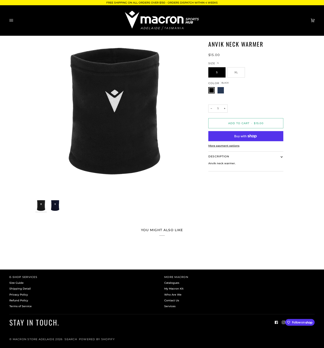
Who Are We (173, 294)
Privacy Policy (18, 294)
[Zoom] (114, 119)
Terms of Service (20, 306)
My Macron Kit (174, 288)
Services (170, 306)
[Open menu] (15, 20)
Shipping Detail (20, 288)
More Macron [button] (176, 277)
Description (218, 156)
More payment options (223, 145)
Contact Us (171, 300)
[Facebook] (276, 322)
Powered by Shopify (97, 339)
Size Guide (16, 282)
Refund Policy (18, 300)
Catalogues (171, 282)
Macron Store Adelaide (33, 339)
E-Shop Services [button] (23, 277)
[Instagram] (283, 322)
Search (70, 339)
